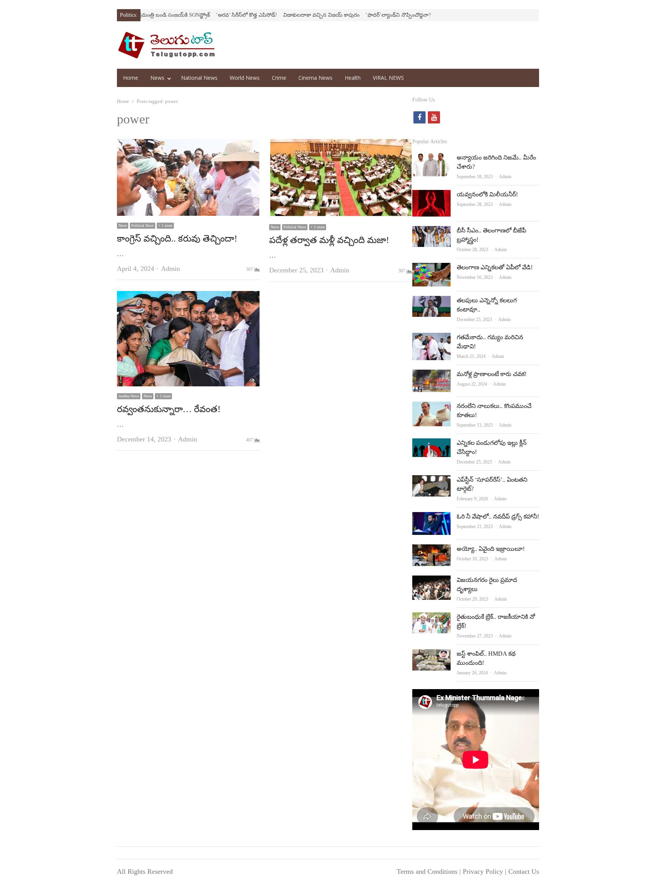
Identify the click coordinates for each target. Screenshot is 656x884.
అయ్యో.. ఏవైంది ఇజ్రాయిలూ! (491, 549)
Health (353, 77)
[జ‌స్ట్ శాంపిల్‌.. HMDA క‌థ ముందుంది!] (431, 655)
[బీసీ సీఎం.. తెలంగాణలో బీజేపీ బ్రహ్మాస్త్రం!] (431, 232)
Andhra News (128, 396)
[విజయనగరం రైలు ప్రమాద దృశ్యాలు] (431, 581)
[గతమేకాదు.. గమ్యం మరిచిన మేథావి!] (431, 339)
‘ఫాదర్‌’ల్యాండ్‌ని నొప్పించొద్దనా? (373, 15)
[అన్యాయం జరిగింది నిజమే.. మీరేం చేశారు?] (431, 159)
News (157, 77)
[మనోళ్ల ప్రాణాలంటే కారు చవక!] (431, 376)
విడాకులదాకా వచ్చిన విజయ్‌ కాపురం (296, 15)
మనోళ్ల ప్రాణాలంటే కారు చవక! (492, 374)
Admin (170, 268)
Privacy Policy (483, 871)
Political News (142, 225)
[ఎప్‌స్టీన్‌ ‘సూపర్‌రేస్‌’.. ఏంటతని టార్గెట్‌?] (431, 481)
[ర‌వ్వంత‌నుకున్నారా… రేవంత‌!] (188, 297)
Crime (279, 77)
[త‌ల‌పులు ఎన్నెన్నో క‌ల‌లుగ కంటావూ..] (431, 302)
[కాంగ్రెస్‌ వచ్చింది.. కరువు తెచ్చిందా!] (188, 145)
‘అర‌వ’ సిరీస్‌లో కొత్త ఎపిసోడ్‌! (221, 15)
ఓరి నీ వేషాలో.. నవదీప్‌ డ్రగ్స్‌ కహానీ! (498, 516)
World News (245, 77)
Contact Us (523, 871)
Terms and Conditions (427, 871)
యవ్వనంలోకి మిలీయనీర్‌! (487, 194)
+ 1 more (165, 225)
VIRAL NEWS (388, 77)
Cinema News (315, 77)
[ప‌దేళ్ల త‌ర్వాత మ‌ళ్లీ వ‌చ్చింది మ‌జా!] (340, 145)
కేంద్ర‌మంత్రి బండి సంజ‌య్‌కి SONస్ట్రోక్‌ (146, 15)
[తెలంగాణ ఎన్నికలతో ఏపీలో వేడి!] (431, 269)
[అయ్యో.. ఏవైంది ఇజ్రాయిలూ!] (431, 550)
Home (130, 77)
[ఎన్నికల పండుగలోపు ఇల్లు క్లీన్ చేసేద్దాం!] (431, 444)
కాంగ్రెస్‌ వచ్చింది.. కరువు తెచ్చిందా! (177, 239)
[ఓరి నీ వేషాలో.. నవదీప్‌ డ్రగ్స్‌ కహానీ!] (431, 518)
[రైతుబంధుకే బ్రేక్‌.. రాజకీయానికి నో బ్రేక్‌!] (431, 618)
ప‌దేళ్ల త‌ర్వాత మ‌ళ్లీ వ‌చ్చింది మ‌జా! (329, 240)
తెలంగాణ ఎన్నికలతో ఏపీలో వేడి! (495, 267)
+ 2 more (163, 396)
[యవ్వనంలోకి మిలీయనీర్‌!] (431, 196)
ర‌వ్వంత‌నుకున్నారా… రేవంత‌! (169, 409)
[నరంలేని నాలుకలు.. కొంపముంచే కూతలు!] (431, 407)
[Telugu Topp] (166, 45)
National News (199, 77)
